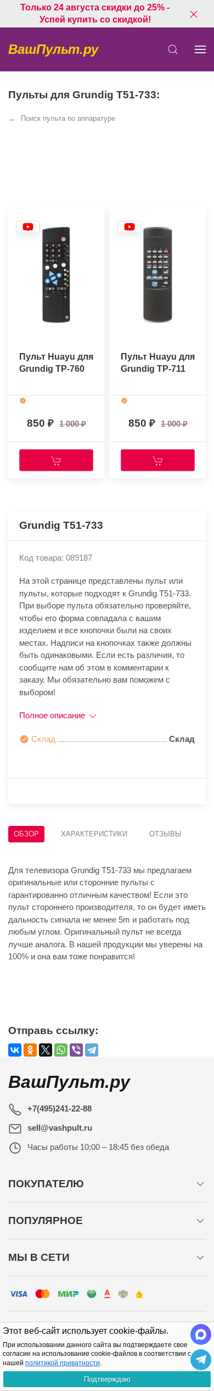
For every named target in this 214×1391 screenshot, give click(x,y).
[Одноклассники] (30, 1050)
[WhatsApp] (60, 1050)
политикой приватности (62, 1363)
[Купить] (56, 460)
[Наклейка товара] (28, 226)
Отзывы (165, 834)
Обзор (26, 834)
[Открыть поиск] (173, 49)
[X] (45, 1050)
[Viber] (76, 1050)
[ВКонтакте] (14, 1050)
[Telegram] (91, 1050)
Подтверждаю (107, 1379)
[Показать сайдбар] (200, 49)
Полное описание (53, 715)
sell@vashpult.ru (59, 1127)
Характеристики (94, 834)
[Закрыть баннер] (194, 13)
